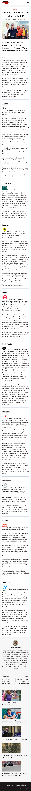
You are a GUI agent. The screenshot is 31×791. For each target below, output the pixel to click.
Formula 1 (15, 9)
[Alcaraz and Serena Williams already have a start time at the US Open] (15, 695)
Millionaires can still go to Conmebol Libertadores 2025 (23, 680)
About (20, 788)
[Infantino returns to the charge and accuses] (15, 731)
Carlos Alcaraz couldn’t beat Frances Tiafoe (6, 680)
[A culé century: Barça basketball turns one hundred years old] (15, 748)
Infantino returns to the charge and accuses (15, 739)
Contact (26, 788)
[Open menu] (27, 2)
